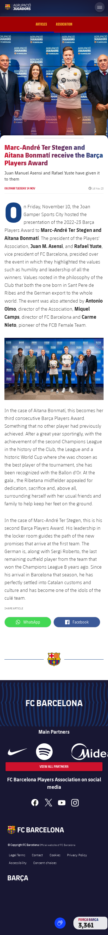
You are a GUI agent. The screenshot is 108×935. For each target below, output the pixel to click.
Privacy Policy (77, 855)
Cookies (55, 855)
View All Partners (54, 766)
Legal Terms (17, 855)
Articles (41, 24)
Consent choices (44, 863)
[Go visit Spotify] (44, 751)
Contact (37, 855)
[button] (60, 923)
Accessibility (18, 863)
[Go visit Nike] (17, 751)
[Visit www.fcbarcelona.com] (9, 6)
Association (64, 24)
